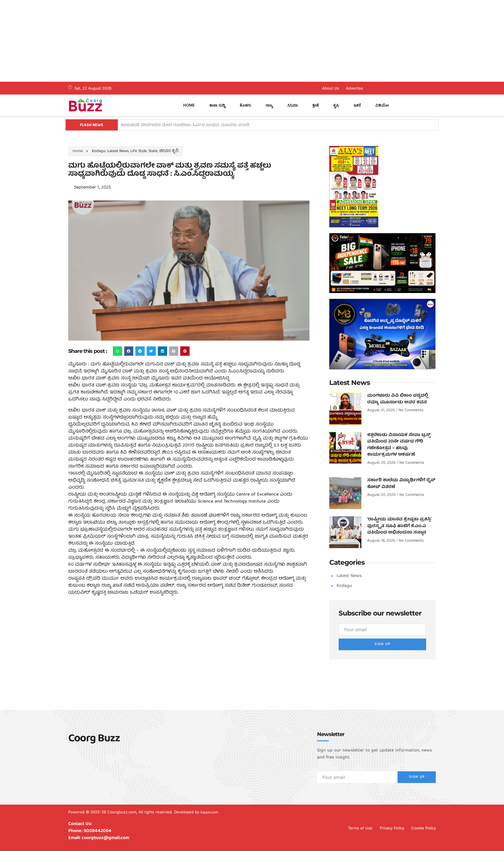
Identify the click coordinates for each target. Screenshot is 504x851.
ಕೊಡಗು (245, 105)
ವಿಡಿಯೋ (382, 105)
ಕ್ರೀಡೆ (315, 105)
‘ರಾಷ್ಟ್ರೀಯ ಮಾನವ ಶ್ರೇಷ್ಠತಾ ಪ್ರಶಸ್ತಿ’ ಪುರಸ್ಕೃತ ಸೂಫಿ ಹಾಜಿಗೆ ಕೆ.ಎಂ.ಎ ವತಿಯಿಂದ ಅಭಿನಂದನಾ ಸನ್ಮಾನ (399, 526)
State (153, 151)
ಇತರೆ (357, 105)
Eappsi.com (209, 812)
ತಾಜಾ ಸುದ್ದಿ (217, 105)
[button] (117, 351)
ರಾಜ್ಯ (269, 105)
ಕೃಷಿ (336, 105)
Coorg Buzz (94, 739)
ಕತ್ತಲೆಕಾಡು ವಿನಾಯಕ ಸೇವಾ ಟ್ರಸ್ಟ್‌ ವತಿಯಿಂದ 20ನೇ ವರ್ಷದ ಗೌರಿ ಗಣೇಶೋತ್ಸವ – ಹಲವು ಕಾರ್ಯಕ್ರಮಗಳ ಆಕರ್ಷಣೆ (398, 445)
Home (189, 105)
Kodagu (99, 151)
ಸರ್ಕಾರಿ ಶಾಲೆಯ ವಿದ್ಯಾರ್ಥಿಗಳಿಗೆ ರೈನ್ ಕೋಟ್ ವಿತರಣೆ (401, 484)
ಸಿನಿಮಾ (292, 105)
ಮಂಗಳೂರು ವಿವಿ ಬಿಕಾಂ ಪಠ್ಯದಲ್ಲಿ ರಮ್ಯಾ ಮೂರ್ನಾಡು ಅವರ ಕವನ (397, 399)
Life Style (138, 151)
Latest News (118, 151)
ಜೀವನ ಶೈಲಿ (168, 151)
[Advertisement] (175, 41)
